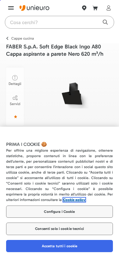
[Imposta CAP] (84, 8)
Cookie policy (74, 200)
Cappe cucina (22, 38)
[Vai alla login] (107, 8)
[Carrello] (95, 8)
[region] (59, 192)
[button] (73, 93)
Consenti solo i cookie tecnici (59, 229)
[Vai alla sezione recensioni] (15, 116)
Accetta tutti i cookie (60, 246)
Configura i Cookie (59, 211)
